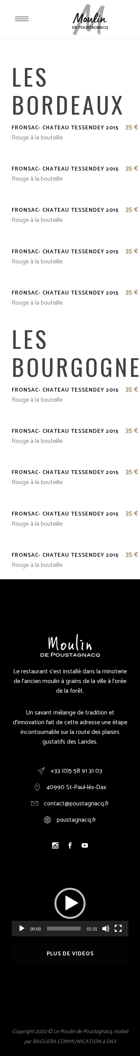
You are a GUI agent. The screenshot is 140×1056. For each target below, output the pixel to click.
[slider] (63, 929)
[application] (70, 903)
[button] (70, 903)
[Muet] (106, 928)
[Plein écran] (118, 928)
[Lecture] (22, 928)
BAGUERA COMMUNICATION (67, 1041)
